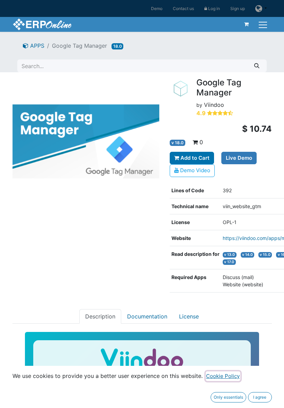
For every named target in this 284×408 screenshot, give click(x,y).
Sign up (237, 8)
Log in (213, 8)
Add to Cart (194, 158)
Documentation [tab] (147, 316)
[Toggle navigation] (264, 24)
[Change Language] (260, 8)
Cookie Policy (223, 376)
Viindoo (214, 104)
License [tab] (189, 316)
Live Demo (239, 158)
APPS (36, 45)
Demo (156, 8)
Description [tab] (100, 316)
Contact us (183, 8)
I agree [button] (259, 397)
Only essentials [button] (228, 397)
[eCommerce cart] (246, 24)
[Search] (257, 65)
